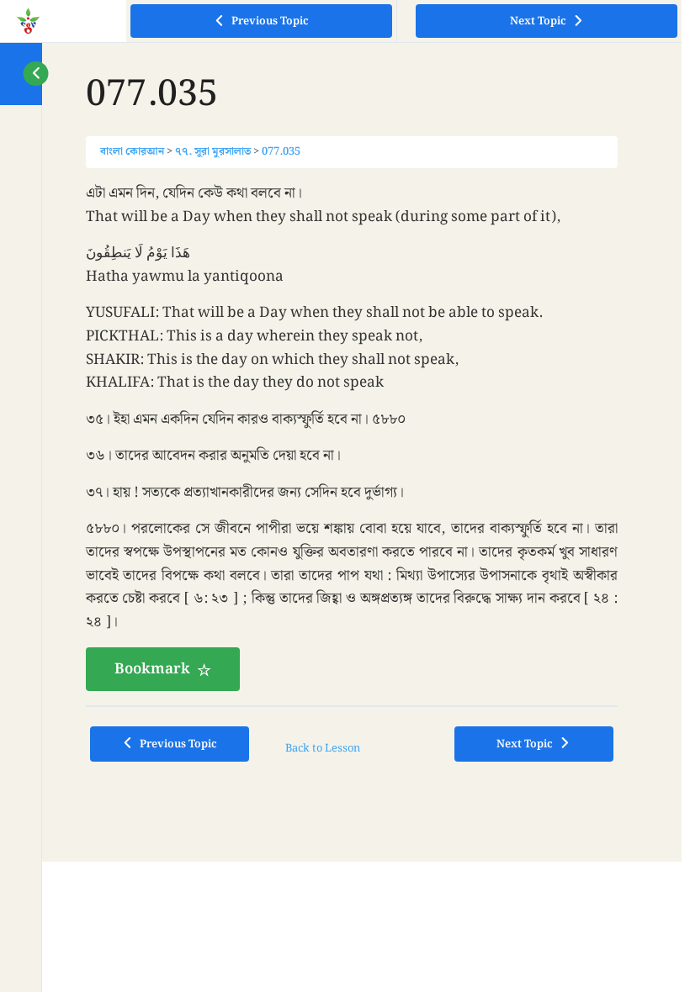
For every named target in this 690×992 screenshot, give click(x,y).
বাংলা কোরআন (132, 151)
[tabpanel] (352, 436)
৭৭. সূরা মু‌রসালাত (213, 151)
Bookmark (152, 669)
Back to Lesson (322, 748)
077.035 (281, 151)
